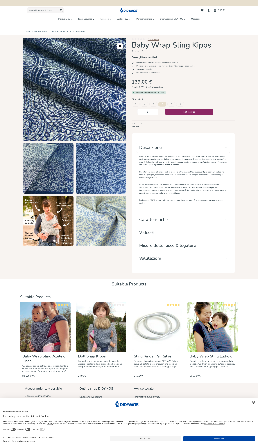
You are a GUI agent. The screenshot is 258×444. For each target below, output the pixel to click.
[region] (74, 142)
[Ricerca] (61, 10)
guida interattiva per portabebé (144, 3)
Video (146, 232)
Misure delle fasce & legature (167, 245)
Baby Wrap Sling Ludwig (211, 356)
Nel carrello (189, 112)
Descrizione (150, 147)
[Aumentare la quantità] (161, 112)
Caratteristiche (153, 219)
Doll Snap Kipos (92, 356)
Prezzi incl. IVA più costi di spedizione (147, 87)
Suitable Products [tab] (129, 284)
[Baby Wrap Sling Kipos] (74, 89)
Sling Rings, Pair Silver (153, 356)
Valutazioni (150, 258)
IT (229, 10)
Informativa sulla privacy (147, 397)
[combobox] (43, 10)
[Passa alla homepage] (129, 10)
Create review (153, 39)
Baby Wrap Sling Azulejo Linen (43, 359)
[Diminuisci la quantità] (134, 112)
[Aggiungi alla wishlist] (120, 46)
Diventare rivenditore (90, 397)
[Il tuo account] (209, 10)
